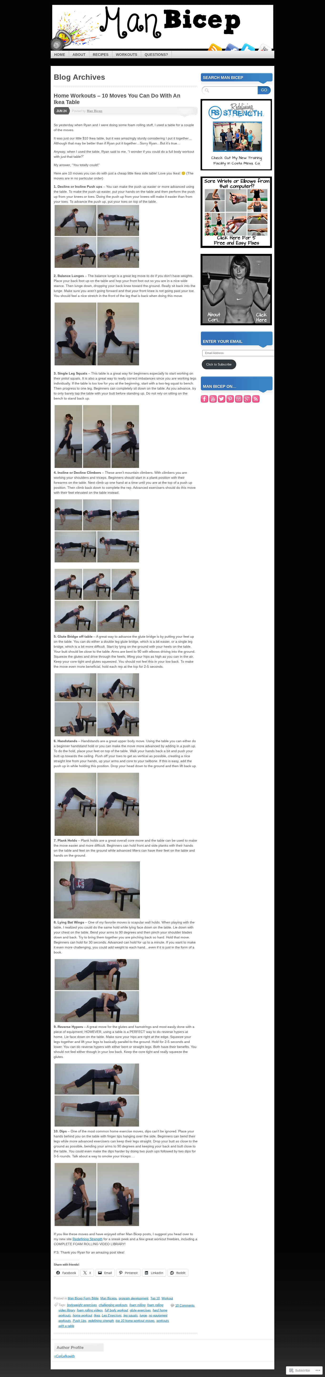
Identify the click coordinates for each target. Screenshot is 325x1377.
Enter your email (222, 341)
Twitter (247, 49)
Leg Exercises (112, 1315)
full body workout (116, 1310)
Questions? (156, 55)
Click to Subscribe (218, 364)
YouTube (264, 49)
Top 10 (155, 1298)
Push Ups (79, 1321)
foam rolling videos (90, 1310)
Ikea (97, 1315)
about (79, 55)
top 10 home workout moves (135, 1321)
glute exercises (140, 1310)
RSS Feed (214, 49)
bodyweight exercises (82, 1305)
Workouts (126, 55)
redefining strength (101, 1321)
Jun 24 (61, 111)
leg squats (130, 1315)
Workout (167, 1298)
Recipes (100, 55)
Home (59, 55)
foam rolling (137, 1305)
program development (133, 1298)
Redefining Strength (88, 1239)
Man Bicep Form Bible (83, 1298)
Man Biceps (108, 1298)
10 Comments (185, 1305)
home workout (82, 1315)
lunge (143, 1315)
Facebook (231, 49)
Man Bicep (94, 111)
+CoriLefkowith (64, 1356)
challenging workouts (113, 1305)
